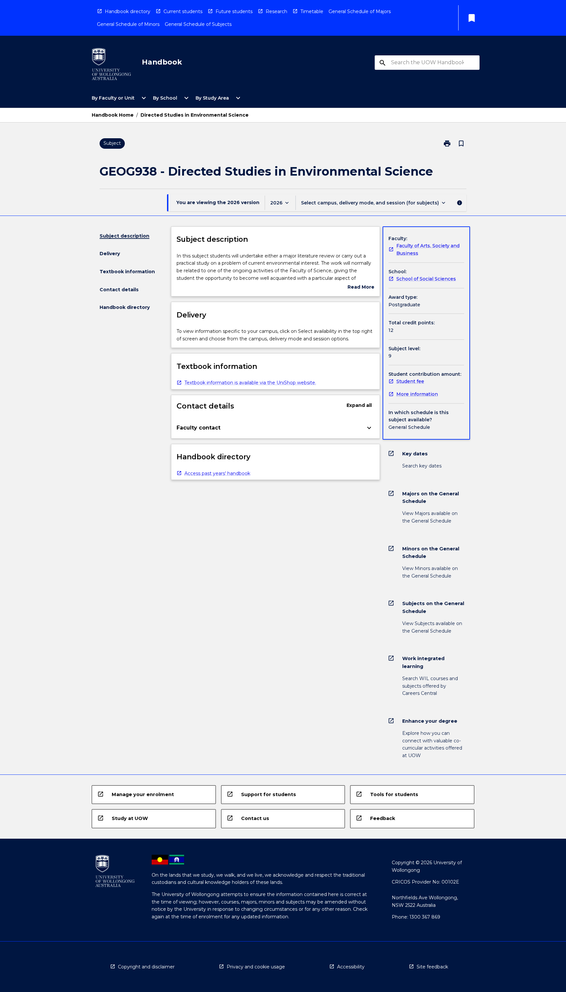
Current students (182, 11)
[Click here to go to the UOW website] (111, 65)
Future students (234, 11)
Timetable (311, 11)
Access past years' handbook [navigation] (217, 473)
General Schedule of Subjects (198, 24)
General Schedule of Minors (128, 24)
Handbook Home (113, 115)
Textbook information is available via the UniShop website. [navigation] (250, 383)
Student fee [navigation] (410, 381)
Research (276, 11)
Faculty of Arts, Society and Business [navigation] (428, 249)
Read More (361, 287)
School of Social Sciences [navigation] (426, 279)
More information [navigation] (417, 394)
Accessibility (351, 967)
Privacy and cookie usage (256, 967)
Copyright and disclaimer (146, 967)
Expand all (359, 405)
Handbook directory (127, 11)
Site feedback (432, 967)
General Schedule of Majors (360, 11)
